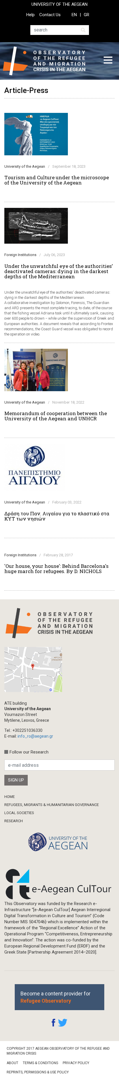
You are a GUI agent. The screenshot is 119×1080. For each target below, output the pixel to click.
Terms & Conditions (40, 1063)
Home (9, 796)
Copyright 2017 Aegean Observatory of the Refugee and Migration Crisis (58, 1051)
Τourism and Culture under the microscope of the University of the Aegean (56, 180)
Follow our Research (29, 752)
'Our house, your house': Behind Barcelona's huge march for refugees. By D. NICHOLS (56, 569)
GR (86, 14)
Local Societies (19, 813)
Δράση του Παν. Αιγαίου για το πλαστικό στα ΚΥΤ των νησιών (56, 516)
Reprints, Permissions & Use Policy (38, 1072)
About (12, 1063)
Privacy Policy (76, 1063)
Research (13, 821)
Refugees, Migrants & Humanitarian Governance (51, 805)
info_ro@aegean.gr (35, 736)
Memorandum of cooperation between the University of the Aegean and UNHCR (55, 416)
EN (74, 14)
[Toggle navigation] (108, 61)
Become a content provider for (55, 997)
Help (30, 14)
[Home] (48, 60)
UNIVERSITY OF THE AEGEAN (59, 4)
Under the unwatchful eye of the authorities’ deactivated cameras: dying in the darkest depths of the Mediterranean (58, 271)
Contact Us (50, 14)
